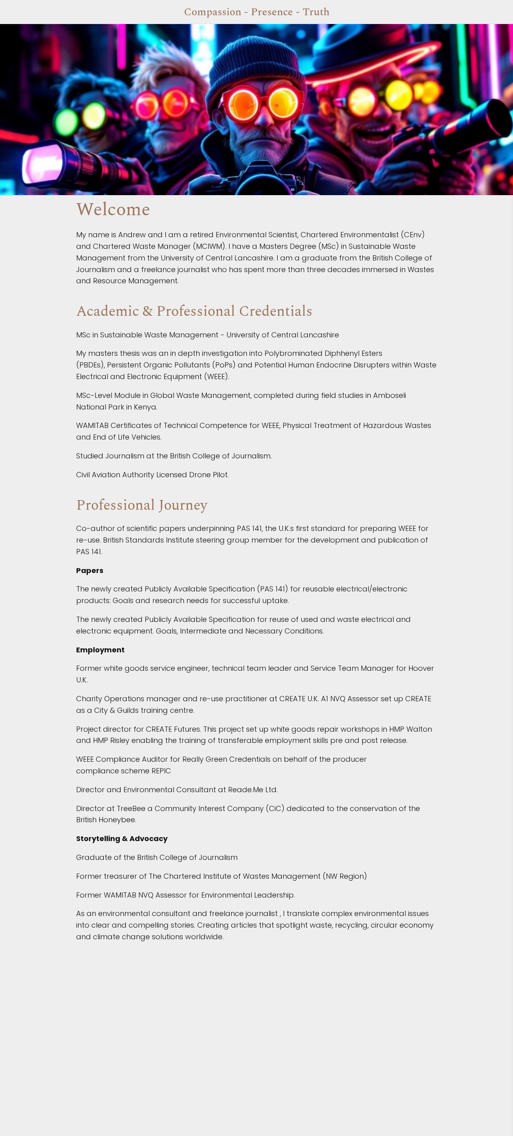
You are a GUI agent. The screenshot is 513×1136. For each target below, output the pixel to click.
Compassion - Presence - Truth (256, 12)
